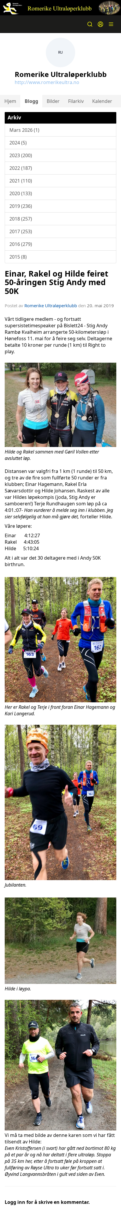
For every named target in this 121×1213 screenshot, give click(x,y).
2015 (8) (18, 257)
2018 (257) (20, 219)
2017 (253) (20, 231)
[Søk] (90, 24)
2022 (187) (20, 168)
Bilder (53, 101)
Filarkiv (76, 101)
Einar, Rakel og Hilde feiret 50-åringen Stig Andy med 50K (56, 282)
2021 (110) (20, 180)
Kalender (102, 101)
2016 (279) (20, 244)
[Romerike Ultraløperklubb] (60, 7)
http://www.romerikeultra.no (47, 82)
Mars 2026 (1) (24, 130)
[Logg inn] (100, 24)
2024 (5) (18, 142)
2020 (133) (20, 193)
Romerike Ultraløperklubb (50, 305)
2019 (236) (20, 206)
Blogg (31, 101)
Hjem (10, 101)
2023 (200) (20, 155)
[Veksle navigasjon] (111, 24)
